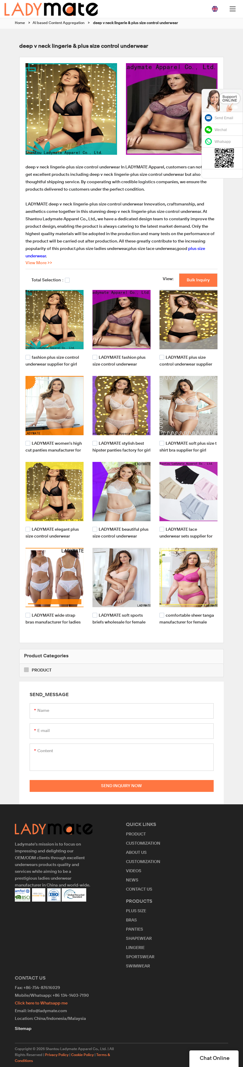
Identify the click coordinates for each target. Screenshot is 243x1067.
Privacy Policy (56, 1055)
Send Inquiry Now (121, 786)
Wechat (221, 130)
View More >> (38, 263)
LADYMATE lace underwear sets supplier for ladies (185, 535)
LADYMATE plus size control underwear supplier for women (185, 363)
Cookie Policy (82, 1055)
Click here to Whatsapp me (41, 1003)
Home (20, 23)
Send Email (224, 118)
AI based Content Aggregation (58, 23)
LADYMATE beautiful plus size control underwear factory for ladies (120, 535)
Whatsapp (223, 142)
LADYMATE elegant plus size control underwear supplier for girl (52, 535)
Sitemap (23, 1029)
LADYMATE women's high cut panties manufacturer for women (53, 449)
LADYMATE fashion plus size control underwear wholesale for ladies (119, 363)
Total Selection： (48, 280)
